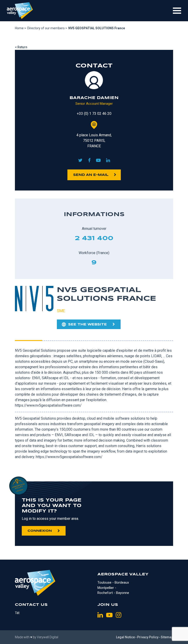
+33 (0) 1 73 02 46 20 (94, 113)
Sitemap (167, 637)
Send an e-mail (90, 175)
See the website (87, 324)
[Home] (20, 10)
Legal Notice (125, 637)
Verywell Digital (47, 637)
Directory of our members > (47, 28)
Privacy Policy (147, 637)
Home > (20, 28)
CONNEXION (40, 530)
